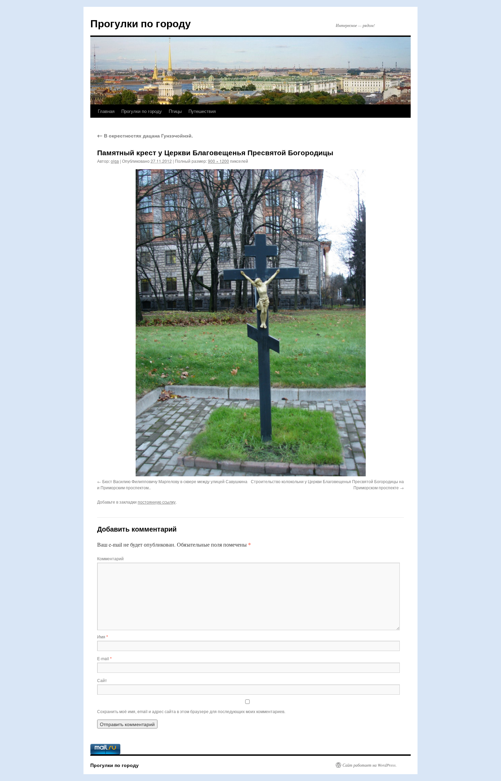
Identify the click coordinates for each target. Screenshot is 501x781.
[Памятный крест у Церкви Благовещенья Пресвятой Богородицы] (250, 322)
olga (115, 161)
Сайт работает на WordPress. (370, 765)
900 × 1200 (218, 161)
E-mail (104, 658)
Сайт (102, 680)
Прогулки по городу (140, 23)
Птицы (175, 111)
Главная (106, 111)
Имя (102, 636)
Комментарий (110, 558)
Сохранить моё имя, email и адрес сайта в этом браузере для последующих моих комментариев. (191, 711)
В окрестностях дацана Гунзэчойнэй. (145, 135)
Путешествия (202, 111)
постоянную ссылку (157, 502)
